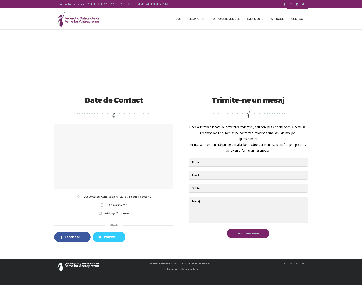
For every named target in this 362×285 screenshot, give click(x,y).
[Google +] (291, 4)
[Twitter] (303, 4)
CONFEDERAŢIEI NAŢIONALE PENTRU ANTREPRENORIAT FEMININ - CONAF (127, 4)
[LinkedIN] (297, 4)
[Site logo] (78, 18)
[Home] (97, 263)
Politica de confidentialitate (181, 269)
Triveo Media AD (201, 263)
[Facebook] (285, 4)
